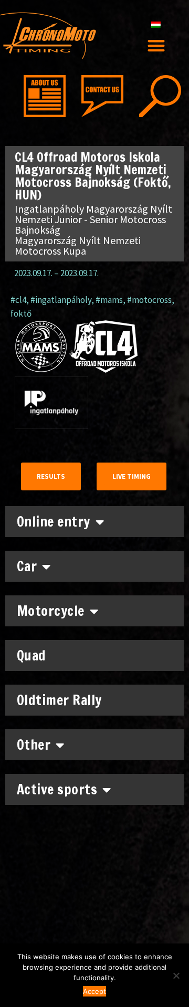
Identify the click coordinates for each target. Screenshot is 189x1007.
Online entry (53, 521)
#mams (109, 300)
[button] (156, 45)
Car (27, 566)
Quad (31, 655)
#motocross (149, 300)
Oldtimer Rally (59, 700)
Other (34, 744)
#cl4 (18, 300)
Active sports (57, 789)
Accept (94, 991)
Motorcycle (51, 611)
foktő (21, 313)
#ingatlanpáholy (60, 300)
